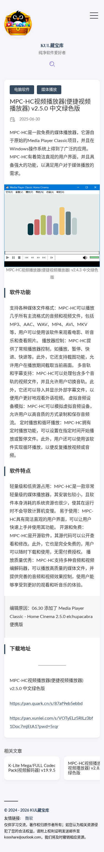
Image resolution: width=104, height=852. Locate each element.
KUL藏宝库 (52, 45)
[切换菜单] (94, 15)
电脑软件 (22, 90)
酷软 (29, 818)
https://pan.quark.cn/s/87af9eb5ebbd (46, 703)
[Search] (52, 66)
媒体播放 (49, 90)
